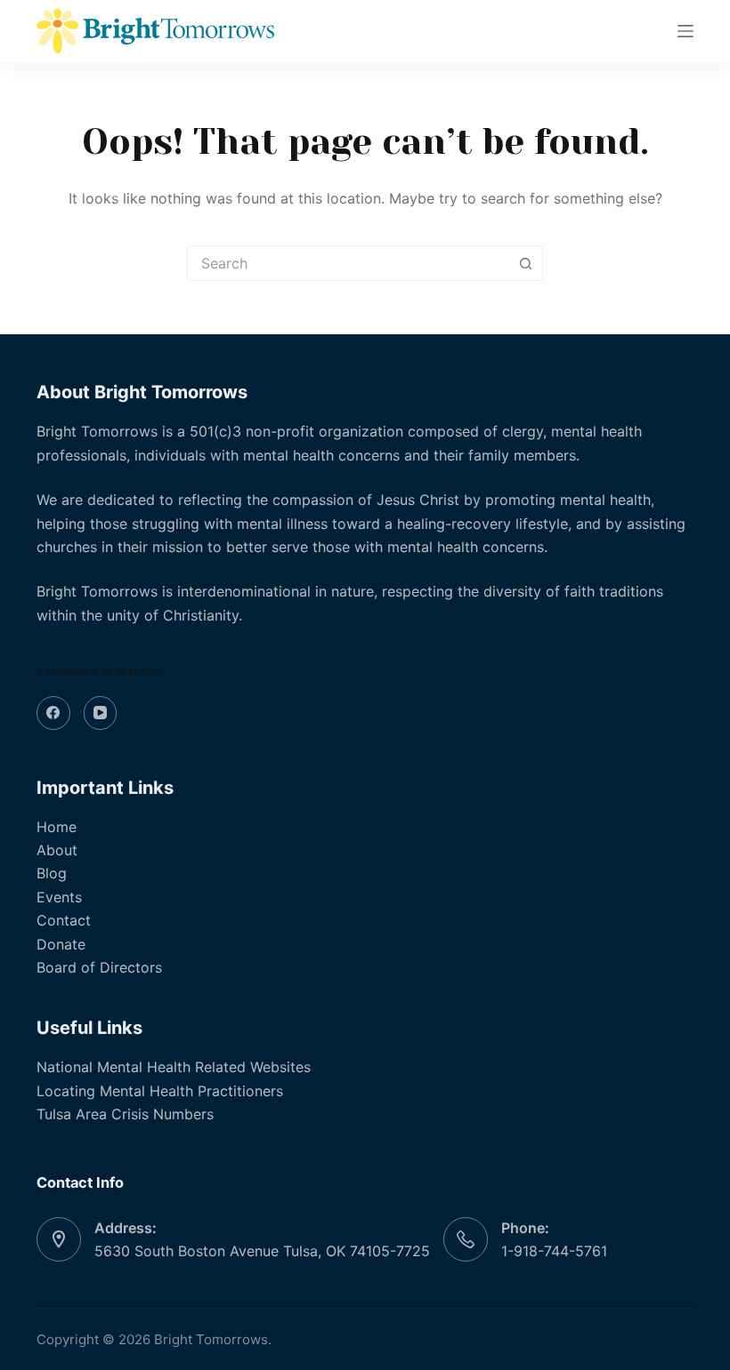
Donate (60, 944)
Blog (51, 873)
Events (59, 897)
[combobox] (348, 263)
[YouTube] (101, 713)
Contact (63, 920)
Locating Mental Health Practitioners (159, 1091)
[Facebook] (53, 713)
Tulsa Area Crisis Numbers (125, 1114)
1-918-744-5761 (554, 1251)
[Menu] (685, 31)
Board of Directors (99, 967)
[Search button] (525, 263)
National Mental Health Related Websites (173, 1067)
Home (56, 827)
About (56, 850)
